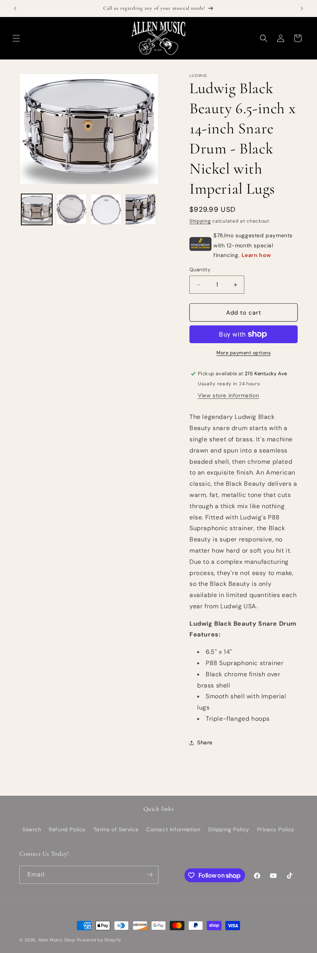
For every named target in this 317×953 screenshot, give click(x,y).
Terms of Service (116, 829)
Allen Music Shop (56, 940)
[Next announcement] (301, 8)
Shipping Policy (228, 829)
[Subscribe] (149, 875)
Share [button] (205, 742)
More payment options (243, 353)
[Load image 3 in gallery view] (105, 209)
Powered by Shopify (99, 940)
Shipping (200, 221)
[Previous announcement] (15, 8)
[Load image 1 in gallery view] (36, 209)
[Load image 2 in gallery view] (71, 209)
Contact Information (173, 829)
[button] (16, 38)
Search (31, 829)
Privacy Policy (276, 829)
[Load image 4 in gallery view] (140, 209)
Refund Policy (67, 829)
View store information (228, 395)
